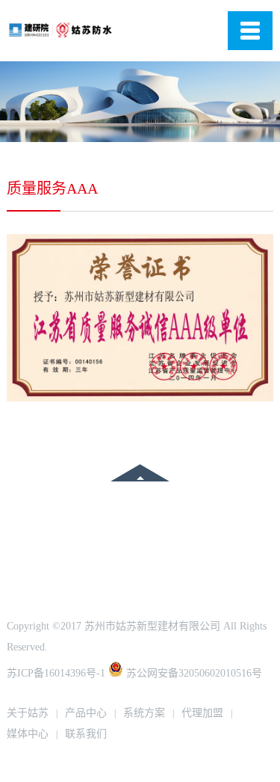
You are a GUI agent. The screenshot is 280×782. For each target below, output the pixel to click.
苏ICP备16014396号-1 (56, 673)
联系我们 (86, 733)
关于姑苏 (28, 712)
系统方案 (144, 712)
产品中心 (86, 712)
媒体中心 (28, 733)
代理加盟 (202, 712)
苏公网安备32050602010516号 (192, 673)
